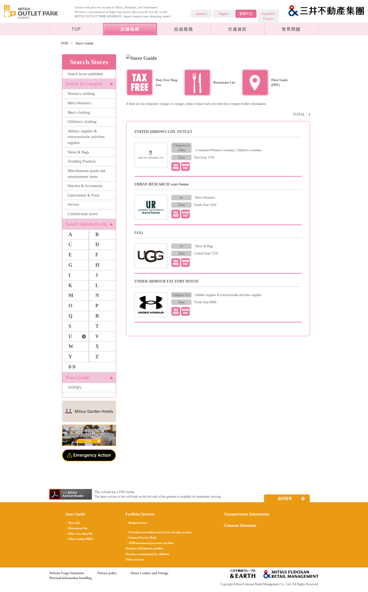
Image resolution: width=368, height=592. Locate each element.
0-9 (71, 367)
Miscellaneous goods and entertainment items (86, 173)
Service (73, 204)
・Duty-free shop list (78, 533)
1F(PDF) (74, 387)
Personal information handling (70, 578)
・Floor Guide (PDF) (79, 539)
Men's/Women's (79, 103)
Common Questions (292, 29)
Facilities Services (184, 29)
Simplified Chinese (268, 16)
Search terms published (85, 74)
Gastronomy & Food (83, 195)
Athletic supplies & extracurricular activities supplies (86, 137)
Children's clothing (82, 121)
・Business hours (136, 522)
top (76, 29)
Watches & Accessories (85, 186)
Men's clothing (79, 112)
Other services (135, 559)
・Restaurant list (76, 528)
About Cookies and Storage (149, 573)
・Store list (72, 522)
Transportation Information (238, 29)
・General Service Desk (141, 537)
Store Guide (75, 514)
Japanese (201, 14)
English (223, 14)
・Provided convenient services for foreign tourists (159, 532)
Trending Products (82, 161)
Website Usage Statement (66, 573)
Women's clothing (81, 93)
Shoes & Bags (78, 152)
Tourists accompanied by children (147, 554)
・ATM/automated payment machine (149, 543)
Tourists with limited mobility (145, 548)
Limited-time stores (83, 214)
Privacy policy (107, 573)
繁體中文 (245, 14)
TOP (64, 43)
